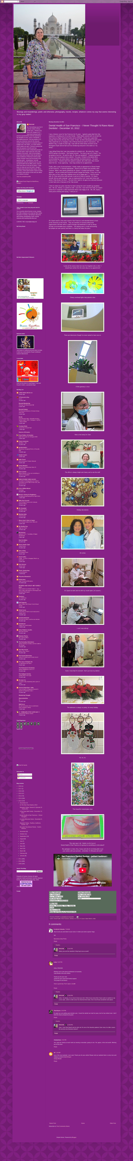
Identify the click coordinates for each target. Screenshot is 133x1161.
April (21, 848)
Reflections (22, 579)
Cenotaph (21, 490)
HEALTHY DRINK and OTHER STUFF (28, 657)
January (22, 855)
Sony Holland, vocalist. (25, 630)
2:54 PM (64, 1040)
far (19, 699)
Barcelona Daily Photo (60, 939)
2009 (20, 863)
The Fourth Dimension (25, 655)
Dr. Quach (82, 918)
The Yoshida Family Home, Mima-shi (28, 522)
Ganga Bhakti (58, 1058)
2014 (20, 796)
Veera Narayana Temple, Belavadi (27, 461)
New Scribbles (23, 540)
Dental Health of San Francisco (61, 918)
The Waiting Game (23, 552)
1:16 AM (58, 1052)
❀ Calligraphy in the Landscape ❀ (29, 712)
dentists (72, 918)
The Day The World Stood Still (26, 405)
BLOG (20, 417)
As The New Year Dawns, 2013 (28, 805)
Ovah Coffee (22, 557)
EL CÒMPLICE (22, 598)
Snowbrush (22, 624)
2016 (20, 791)
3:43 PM (63, 1010)
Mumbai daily (23, 514)
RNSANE (61, 948)
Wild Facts (22, 704)
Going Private (22, 546)
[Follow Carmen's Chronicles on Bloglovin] (26, 192)
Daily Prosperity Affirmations (26, 581)
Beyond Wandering (24, 403)
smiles (94, 918)
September (23, 836)
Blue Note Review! (23, 631)
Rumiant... (22, 596)
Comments (22, 777)
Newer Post (52, 1123)
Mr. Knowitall (22, 508)
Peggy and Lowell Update (25, 625)
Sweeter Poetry (23, 636)
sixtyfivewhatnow (24, 618)
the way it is (22, 680)
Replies (58, 945)
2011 (20, 859)
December (23, 803)
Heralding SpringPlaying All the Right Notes (29, 496)
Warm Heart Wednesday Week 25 (27, 467)
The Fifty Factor (23, 649)
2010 (20, 861)
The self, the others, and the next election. (29, 619)
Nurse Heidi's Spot (24, 544)
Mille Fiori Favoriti (24, 500)
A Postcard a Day (24, 397)
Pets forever (22, 564)
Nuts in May (22, 550)
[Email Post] (77, 916)
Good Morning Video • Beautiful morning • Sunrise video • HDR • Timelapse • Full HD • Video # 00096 (29, 420)
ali (54, 1052)
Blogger (74, 1137)
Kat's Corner (22, 471)
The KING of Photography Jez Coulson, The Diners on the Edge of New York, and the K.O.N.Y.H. (29, 482)
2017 (20, 788)
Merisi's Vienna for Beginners (27, 494)
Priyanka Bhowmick (25, 576)
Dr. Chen (77, 918)
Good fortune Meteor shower (26, 713)
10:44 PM (70, 948)
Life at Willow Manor (25, 488)
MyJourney (22, 532)
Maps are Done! (23, 528)
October (22, 834)
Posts (20, 774)
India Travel (22, 459)
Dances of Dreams (24, 432)
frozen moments (23, 441)
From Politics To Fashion (26, 435)
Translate (30, 203)
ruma (55, 962)
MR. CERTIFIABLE (23, 637)
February (22, 853)
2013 (20, 798)
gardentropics (23, 447)
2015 (20, 793)
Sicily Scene (22, 610)
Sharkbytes (57, 1010)
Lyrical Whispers (23, 572)
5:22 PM (60, 962)
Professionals (22, 515)
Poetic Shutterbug (24, 570)
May (21, 846)
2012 (20, 801)
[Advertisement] (82, 1107)
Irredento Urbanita (59, 929)
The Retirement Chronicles (27, 668)
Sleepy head (22, 566)
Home (83, 1123)
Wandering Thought (24, 695)
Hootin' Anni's (23, 455)
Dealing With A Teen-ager (25, 675)
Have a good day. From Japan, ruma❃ (64, 984)
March (22, 851)
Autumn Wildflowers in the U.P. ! (27, 669)
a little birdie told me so (25, 392)
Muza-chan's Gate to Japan (27, 520)
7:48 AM (67, 929)
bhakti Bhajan (67, 1057)
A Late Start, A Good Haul (25, 427)
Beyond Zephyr (23, 409)
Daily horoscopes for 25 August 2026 (28, 436)
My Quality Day (23, 526)
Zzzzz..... (21, 398)
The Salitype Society (25, 674)
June (21, 843)
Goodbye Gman (23, 509)
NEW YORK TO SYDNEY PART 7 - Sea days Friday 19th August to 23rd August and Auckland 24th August (30, 590)
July (21, 841)
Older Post (113, 1123)
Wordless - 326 (22, 443)
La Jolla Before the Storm (25, 663)
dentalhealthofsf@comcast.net (91, 898)
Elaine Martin (88, 918)
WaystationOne (23, 698)
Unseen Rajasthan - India (26, 687)
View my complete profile (24, 176)
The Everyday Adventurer (26, 642)
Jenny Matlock (23, 465)
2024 (20, 786)
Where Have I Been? (24, 651)
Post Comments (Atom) (63, 1126)
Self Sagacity (23, 602)
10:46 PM (70, 995)
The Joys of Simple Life (26, 662)
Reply (55, 941)
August (22, 839)
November (23, 831)
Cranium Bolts (23, 426)
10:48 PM (70, 1025)
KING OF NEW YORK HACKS (27, 479)
